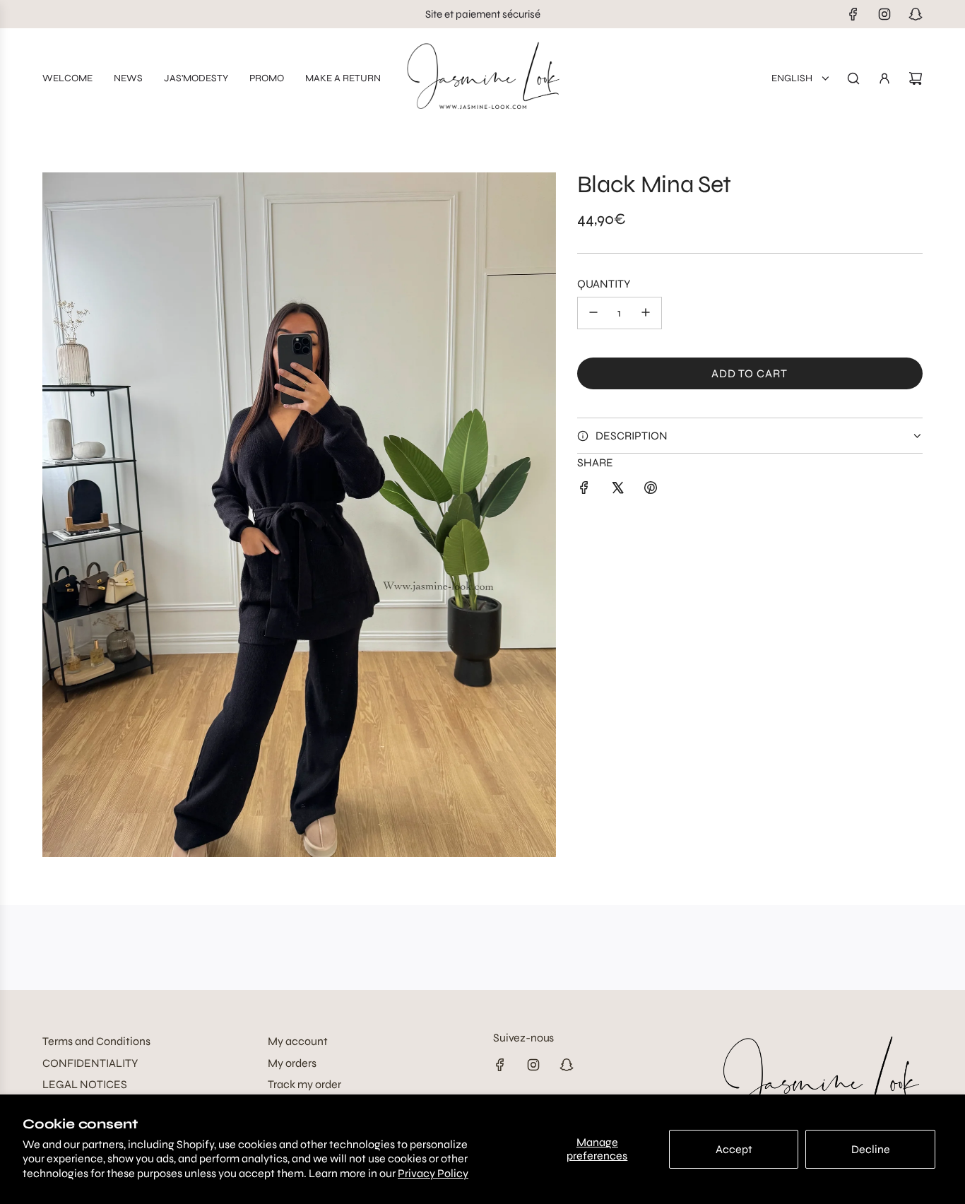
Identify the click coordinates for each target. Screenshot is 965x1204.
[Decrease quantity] (593, 312)
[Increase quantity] (645, 312)
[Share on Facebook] (584, 490)
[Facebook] (853, 14)
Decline (870, 1149)
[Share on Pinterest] (650, 490)
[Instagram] (884, 14)
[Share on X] (617, 490)
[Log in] (884, 78)
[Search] (853, 78)
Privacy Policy (433, 1173)
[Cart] (915, 78)
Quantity (603, 283)
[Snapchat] (915, 14)
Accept (734, 1149)
